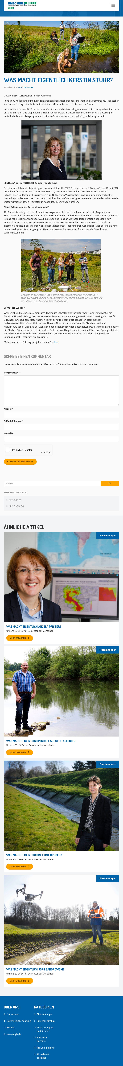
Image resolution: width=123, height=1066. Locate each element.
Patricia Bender (25, 87)
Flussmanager (107, 535)
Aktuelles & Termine (43, 1056)
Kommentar (12, 372)
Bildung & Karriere (42, 1039)
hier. (56, 342)
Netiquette (15, 500)
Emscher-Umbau (46, 1021)
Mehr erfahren (18, 638)
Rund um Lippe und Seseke (45, 1029)
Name (8, 409)
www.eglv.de (14, 1034)
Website (8, 433)
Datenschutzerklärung (18, 1021)
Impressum (13, 1014)
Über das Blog (16, 506)
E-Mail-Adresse (13, 421)
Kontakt (11, 1027)
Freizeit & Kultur (46, 1047)
